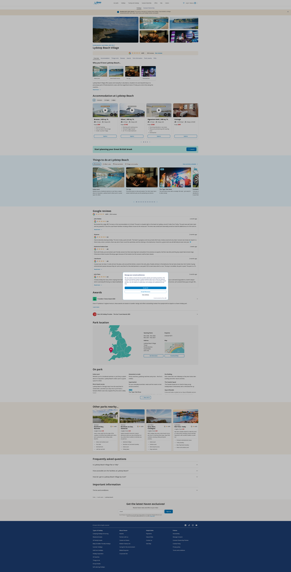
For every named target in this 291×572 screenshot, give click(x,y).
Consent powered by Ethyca (159, 298)
